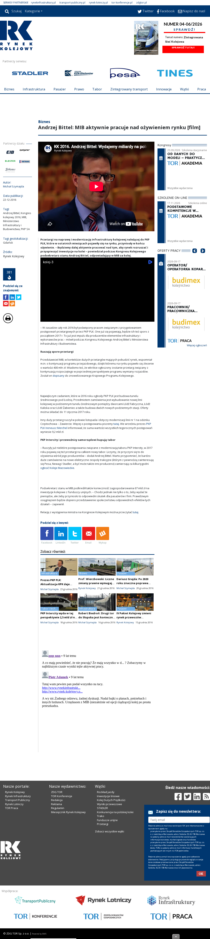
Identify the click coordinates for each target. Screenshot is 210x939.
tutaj (116, 448)
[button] (195, 281)
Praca (201, 89)
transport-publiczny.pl (72, 2)
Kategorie (32, 11)
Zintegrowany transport (129, 89)
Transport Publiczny (17, 870)
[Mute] (67, 342)
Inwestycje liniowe (108, 866)
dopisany (58, 400)
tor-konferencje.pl (122, 2)
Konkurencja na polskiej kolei (115, 882)
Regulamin (57, 878)
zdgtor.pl (141, 2)
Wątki (184, 89)
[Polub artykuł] (6, 322)
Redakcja (57, 870)
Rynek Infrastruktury (18, 866)
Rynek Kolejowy (15, 862)
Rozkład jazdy (105, 862)
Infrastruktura (34, 89)
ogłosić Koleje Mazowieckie (57, 492)
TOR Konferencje (61, 866)
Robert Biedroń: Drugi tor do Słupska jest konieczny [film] (96, 642)
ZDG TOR (56, 862)
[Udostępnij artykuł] (12, 322)
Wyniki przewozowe (109, 874)
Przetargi (102, 894)
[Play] (45, 342)
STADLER (102, 878)
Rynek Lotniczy (14, 874)
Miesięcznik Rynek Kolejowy (68, 882)
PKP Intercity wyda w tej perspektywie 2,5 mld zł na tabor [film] (58, 642)
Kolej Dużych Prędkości (111, 870)
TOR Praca (11, 878)
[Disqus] (97, 724)
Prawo (79, 89)
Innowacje (164, 89)
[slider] (97, 337)
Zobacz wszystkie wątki (109, 901)
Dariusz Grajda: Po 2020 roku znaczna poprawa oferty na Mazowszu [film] (134, 608)
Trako (100, 886)
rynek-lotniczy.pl (98, 2)
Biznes (9, 89)
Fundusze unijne (107, 890)
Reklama (56, 874)
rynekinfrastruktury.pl (43, 2)
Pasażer (60, 89)
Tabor (97, 89)
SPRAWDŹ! (184, 29)
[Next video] (56, 342)
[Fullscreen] (149, 342)
